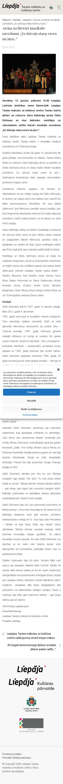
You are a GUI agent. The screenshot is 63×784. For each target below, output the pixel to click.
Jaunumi (26, 19)
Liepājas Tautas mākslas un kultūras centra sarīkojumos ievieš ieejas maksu (31, 635)
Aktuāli (16, 19)
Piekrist (31, 392)
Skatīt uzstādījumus (31, 409)
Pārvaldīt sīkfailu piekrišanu (16, 757)
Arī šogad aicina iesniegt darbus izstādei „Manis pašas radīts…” (31, 647)
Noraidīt (31, 400)
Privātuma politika (29, 415)
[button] (58, 369)
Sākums (6, 19)
